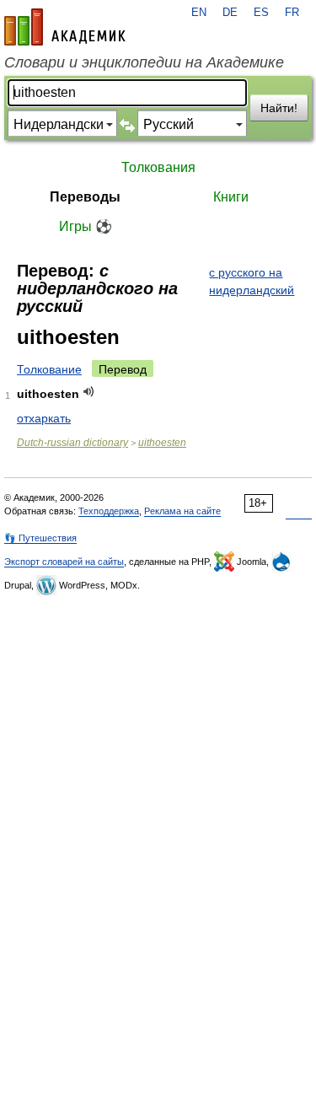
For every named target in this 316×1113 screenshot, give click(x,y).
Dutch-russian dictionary (72, 443)
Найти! (278, 108)
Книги (231, 197)
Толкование (49, 369)
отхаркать (44, 418)
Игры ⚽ (85, 226)
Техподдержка (108, 511)
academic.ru (65, 27)
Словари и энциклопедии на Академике (144, 62)
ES (261, 13)
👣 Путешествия (40, 538)
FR (292, 13)
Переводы (85, 197)
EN (198, 13)
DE (230, 13)
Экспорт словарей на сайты (64, 561)
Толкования (158, 167)
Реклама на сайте (182, 511)
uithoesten (162, 443)
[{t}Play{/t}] (89, 391)
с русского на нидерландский (251, 281)
